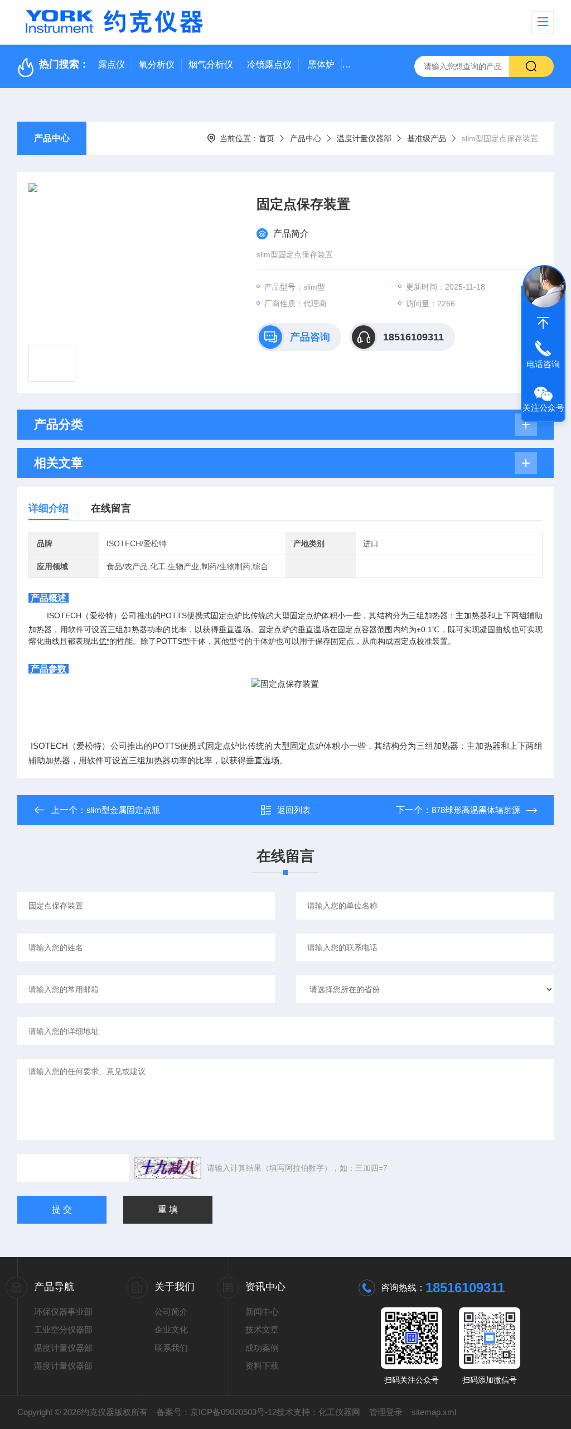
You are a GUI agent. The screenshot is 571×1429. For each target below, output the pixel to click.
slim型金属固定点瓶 (123, 810)
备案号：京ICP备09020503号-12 (217, 1412)
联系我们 (171, 1348)
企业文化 (171, 1329)
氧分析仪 (157, 64)
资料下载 (262, 1365)
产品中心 (52, 138)
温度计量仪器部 (364, 138)
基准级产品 (426, 138)
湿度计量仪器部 (63, 1365)
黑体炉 (321, 64)
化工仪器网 (339, 1412)
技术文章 (262, 1329)
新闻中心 (262, 1311)
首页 (266, 138)
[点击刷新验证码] (167, 1168)
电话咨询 (543, 364)
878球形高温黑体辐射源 (476, 810)
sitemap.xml (434, 1412)
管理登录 (386, 1412)
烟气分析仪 (210, 64)
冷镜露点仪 (269, 64)
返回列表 (294, 810)
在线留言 (111, 508)
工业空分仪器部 (63, 1329)
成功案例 (262, 1348)
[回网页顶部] (543, 323)
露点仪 (111, 64)
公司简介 (171, 1311)
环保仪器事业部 (63, 1311)
